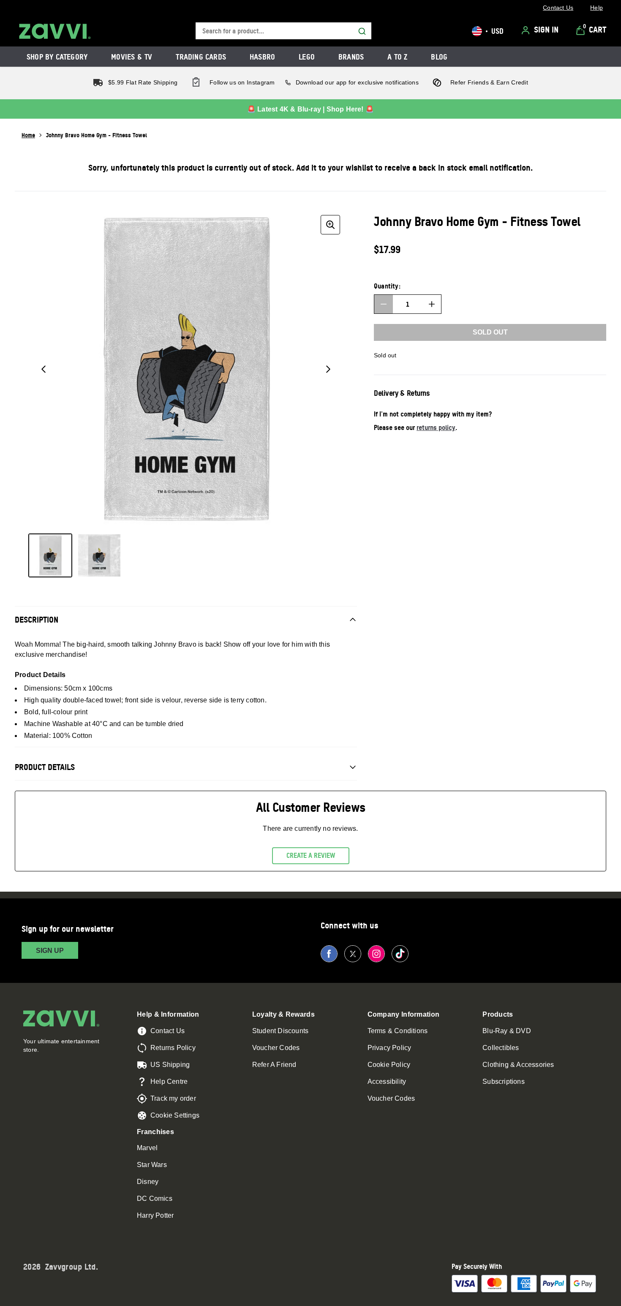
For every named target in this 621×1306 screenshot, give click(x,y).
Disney (147, 1181)
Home (28, 135)
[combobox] (283, 31)
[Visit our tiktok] (400, 953)
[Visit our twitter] (352, 953)
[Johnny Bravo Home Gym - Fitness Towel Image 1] (50, 555)
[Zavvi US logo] (55, 31)
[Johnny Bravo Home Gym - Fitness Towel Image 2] (99, 555)
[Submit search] (362, 31)
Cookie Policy (389, 1064)
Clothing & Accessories (518, 1064)
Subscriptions (503, 1081)
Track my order (173, 1098)
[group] (185, 369)
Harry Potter (155, 1215)
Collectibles (500, 1047)
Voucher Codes (276, 1047)
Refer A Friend (274, 1064)
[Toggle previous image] (43, 369)
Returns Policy (173, 1047)
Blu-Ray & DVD (506, 1030)
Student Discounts (280, 1030)
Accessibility (387, 1081)
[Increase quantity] (431, 304)
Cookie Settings (174, 1115)
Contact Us (167, 1030)
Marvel (147, 1147)
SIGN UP (50, 950)
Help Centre (169, 1081)
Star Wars (152, 1164)
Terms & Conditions (398, 1030)
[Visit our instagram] (376, 953)
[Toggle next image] (328, 369)
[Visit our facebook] (329, 953)
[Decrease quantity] (383, 304)
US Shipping (170, 1064)
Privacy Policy (389, 1047)
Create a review (310, 855)
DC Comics (154, 1198)
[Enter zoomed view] (330, 224)
